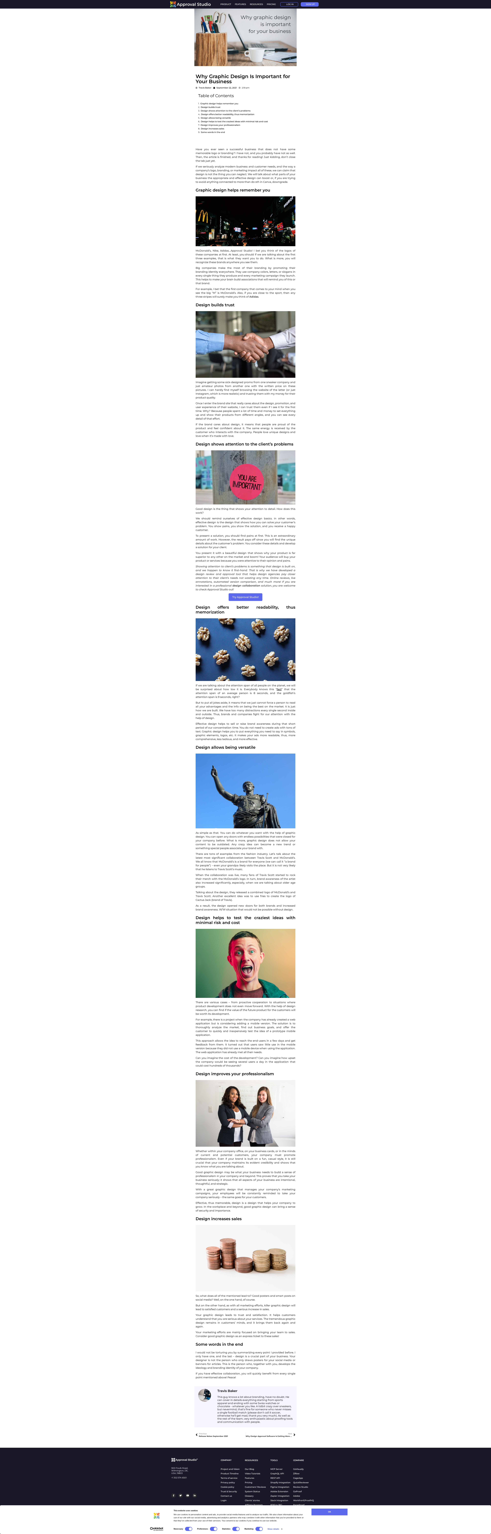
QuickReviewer (301, 1482)
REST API (275, 1478)
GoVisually (298, 1469)
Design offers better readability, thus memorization (227, 114)
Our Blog (249, 1469)
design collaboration (246, 585)
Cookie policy (227, 1487)
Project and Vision (230, 1469)
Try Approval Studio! (245, 597)
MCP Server (276, 1469)
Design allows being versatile (216, 118)
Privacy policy (228, 1482)
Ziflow (296, 1473)
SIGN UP (310, 4)
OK (329, 1512)
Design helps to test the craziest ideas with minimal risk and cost (234, 121)
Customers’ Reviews (255, 1487)
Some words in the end (213, 132)
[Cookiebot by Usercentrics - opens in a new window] (157, 1529)
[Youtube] (187, 1495)
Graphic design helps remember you (219, 103)
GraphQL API (277, 1473)
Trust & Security (229, 1491)
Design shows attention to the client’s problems (225, 111)
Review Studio (300, 1487)
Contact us (226, 1496)
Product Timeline (230, 1473)
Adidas (253, 296)
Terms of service (229, 1478)
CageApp (298, 1478)
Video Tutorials (252, 1473)
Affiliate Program (254, 1505)
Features (249, 1478)
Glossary (249, 1496)
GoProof (297, 1491)
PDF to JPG (276, 1505)
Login (224, 1500)
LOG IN (290, 4)
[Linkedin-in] (194, 1495)
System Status (252, 1491)
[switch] (213, 1529)
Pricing (271, 4)
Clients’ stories (252, 1500)
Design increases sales (212, 128)
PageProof (298, 1505)
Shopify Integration (280, 1482)
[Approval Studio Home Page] (192, 6)
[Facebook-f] (173, 1495)
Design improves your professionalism (220, 125)
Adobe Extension (279, 1491)
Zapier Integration (279, 1496)
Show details (273, 1529)
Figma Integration (279, 1487)
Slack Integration (279, 1500)
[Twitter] (180, 1495)
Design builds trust (210, 107)
